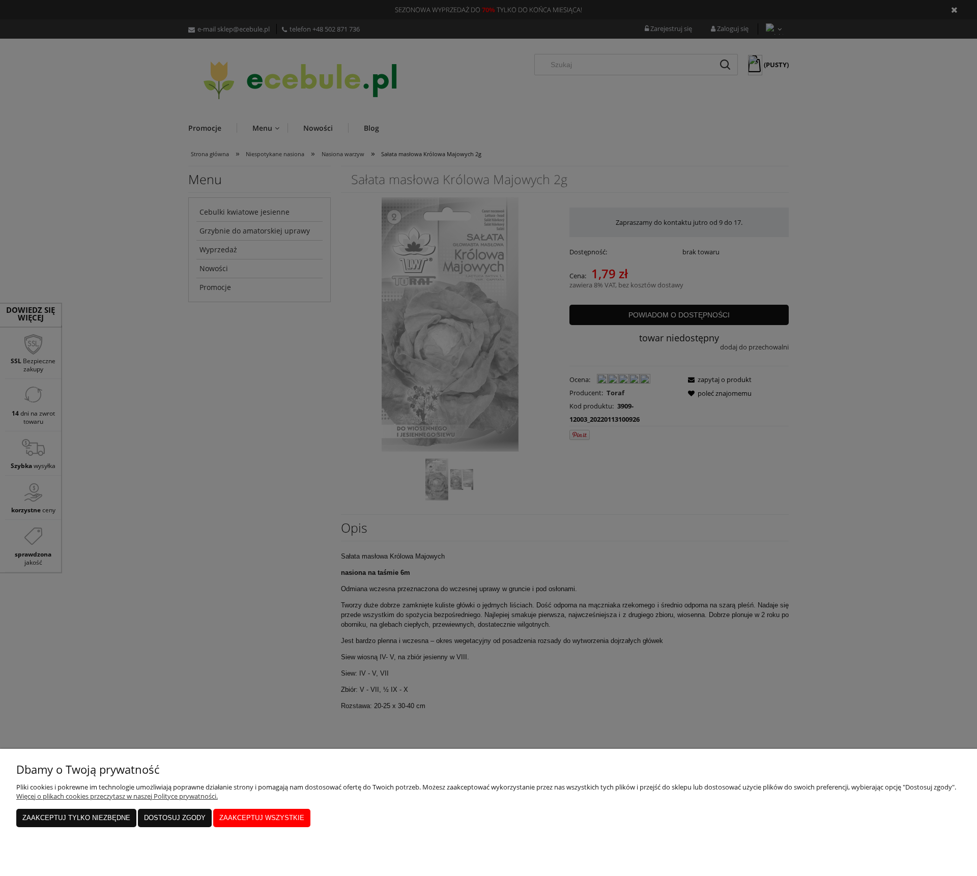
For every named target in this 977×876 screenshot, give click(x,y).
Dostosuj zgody (175, 818)
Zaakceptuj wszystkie (261, 818)
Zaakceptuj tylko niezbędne (76, 818)
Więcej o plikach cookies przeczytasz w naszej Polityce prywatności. (117, 796)
